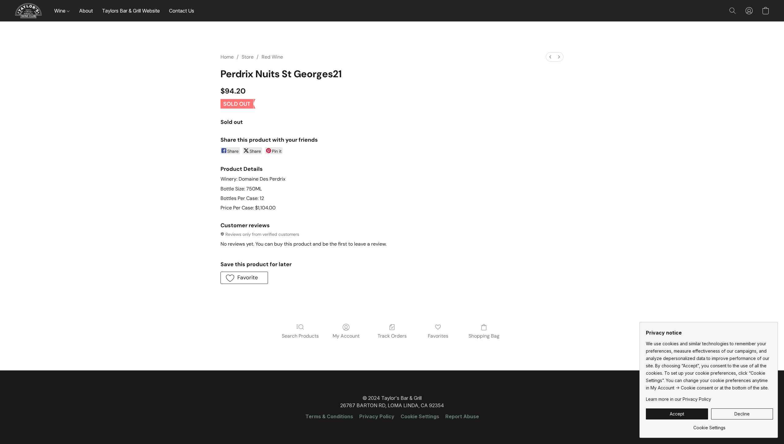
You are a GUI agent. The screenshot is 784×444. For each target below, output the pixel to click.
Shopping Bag (484, 336)
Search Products (300, 336)
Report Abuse (462, 416)
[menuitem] (550, 56)
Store (248, 57)
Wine (60, 11)
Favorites (438, 336)
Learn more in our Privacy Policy (678, 399)
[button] (28, 10)
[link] (709, 425)
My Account (346, 336)
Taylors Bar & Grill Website (131, 11)
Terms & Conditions (329, 416)
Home (227, 57)
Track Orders (392, 336)
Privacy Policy (376, 416)
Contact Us (181, 11)
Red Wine (272, 57)
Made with (392, 427)
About (86, 11)
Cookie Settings (420, 416)
